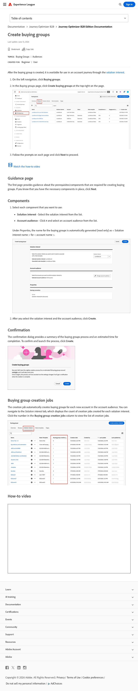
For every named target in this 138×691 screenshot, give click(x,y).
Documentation (16, 26)
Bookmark (15, 49)
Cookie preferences (93, 677)
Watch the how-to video (26, 166)
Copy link (30, 49)
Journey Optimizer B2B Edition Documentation (85, 26)
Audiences (37, 56)
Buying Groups (22, 56)
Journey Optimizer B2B (41, 26)
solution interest (115, 72)
